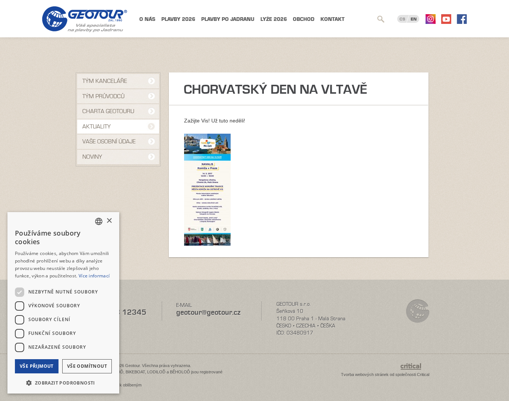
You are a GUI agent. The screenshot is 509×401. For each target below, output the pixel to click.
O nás (147, 19)
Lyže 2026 (273, 19)
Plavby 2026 (178, 19)
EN (414, 19)
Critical (423, 374)
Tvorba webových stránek (365, 374)
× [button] (109, 221)
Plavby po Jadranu (228, 19)
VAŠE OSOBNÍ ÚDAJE (109, 141)
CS (402, 19)
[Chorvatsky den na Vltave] (207, 244)
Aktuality (96, 126)
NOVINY (92, 156)
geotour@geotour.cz (208, 312)
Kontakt (332, 19)
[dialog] (63, 303)
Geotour (84, 19)
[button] (63, 382)
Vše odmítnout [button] (87, 366)
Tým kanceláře (104, 81)
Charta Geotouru (108, 111)
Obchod (303, 19)
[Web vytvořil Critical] (415, 370)
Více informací (94, 276)
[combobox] (98, 221)
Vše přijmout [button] (37, 366)
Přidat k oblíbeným (125, 385)
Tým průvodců (103, 96)
